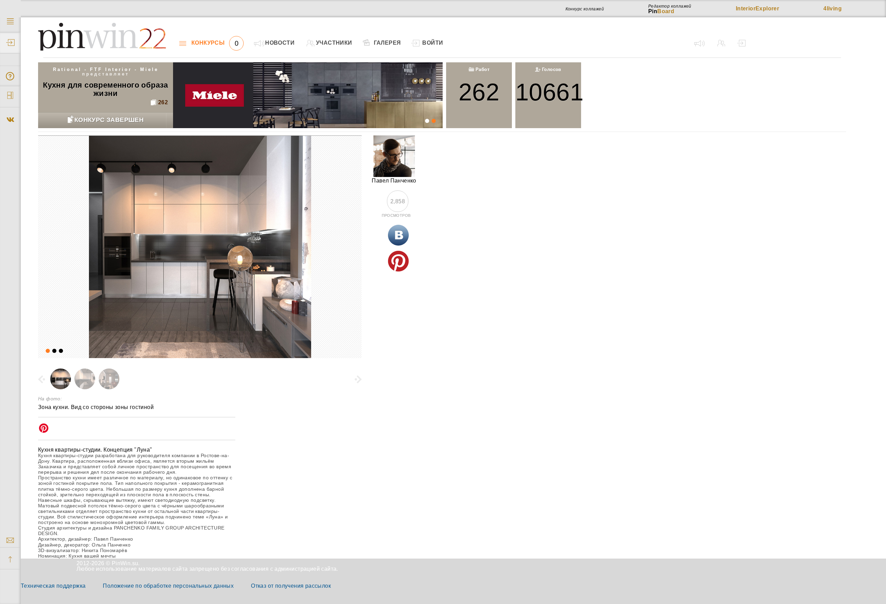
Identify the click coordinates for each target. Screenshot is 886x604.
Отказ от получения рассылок (291, 586)
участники (334, 43)
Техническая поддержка (53, 586)
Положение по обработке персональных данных (168, 586)
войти (432, 43)
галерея (387, 43)
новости (280, 43)
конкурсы (214, 43)
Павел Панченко (394, 181)
